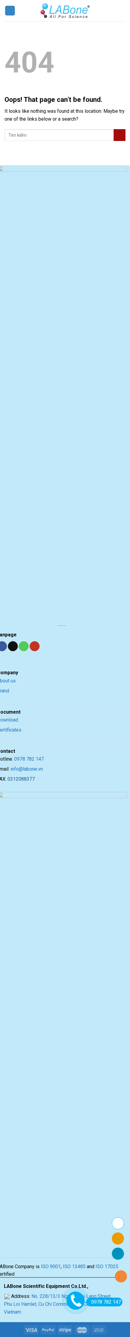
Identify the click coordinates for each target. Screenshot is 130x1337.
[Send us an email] (13, 646)
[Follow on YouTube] (35, 646)
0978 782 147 (29, 759)
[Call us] (24, 646)
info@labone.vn (27, 769)
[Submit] (119, 135)
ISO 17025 (107, 1266)
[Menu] (10, 11)
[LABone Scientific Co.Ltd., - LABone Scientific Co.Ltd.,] (65, 10)
